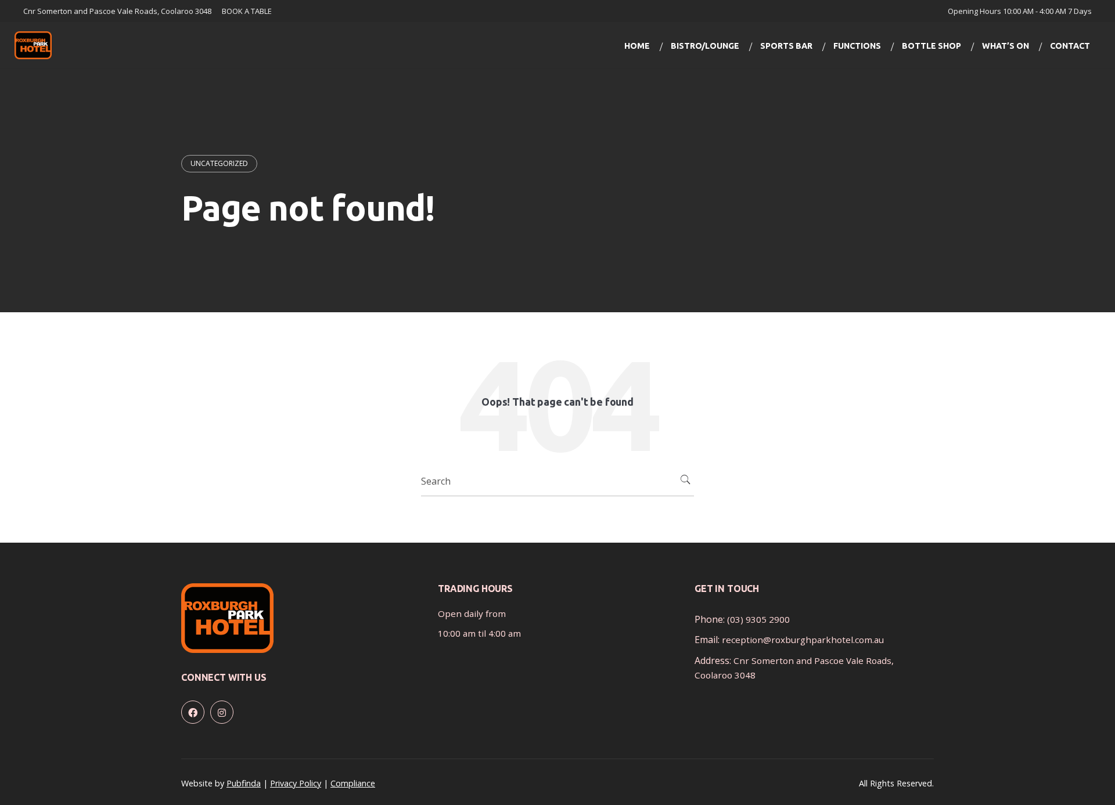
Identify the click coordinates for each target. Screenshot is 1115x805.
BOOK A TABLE (247, 11)
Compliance (352, 783)
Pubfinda (243, 783)
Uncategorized (219, 163)
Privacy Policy (295, 783)
